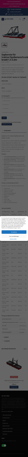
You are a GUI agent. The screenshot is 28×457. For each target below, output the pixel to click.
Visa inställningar (14, 236)
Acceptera (14, 232)
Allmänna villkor (13, 239)
